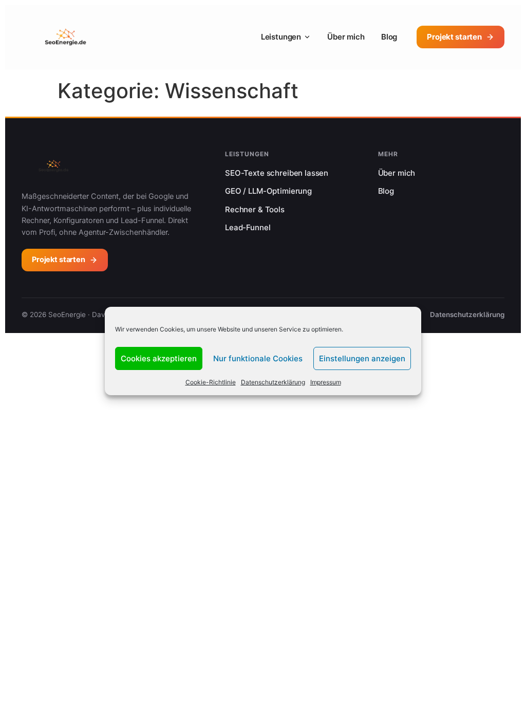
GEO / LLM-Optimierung (268, 191)
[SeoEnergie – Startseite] (66, 37)
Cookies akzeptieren (159, 358)
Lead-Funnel (247, 227)
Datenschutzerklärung (273, 382)
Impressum (325, 382)
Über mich (346, 37)
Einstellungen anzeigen (362, 358)
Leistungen (281, 37)
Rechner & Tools (255, 209)
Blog (389, 37)
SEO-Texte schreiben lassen (276, 173)
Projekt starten (454, 37)
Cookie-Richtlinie (210, 382)
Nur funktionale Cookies (258, 358)
